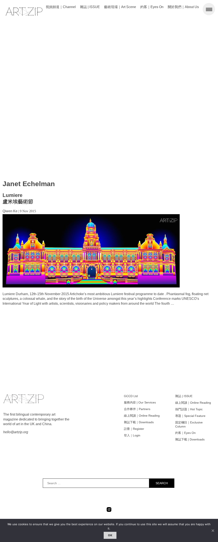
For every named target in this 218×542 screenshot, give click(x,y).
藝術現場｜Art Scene (120, 7)
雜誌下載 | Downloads (190, 439)
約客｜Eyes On (152, 7)
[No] (213, 530)
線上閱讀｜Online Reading (142, 415)
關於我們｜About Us (183, 7)
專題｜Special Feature (190, 415)
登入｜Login (132, 435)
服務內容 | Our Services (140, 402)
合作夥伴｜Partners (137, 409)
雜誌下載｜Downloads (139, 422)
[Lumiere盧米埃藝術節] (91, 286)
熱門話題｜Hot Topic (189, 409)
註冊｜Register (134, 428)
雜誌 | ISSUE (90, 7)
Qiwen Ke (10, 211)
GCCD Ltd (131, 396)
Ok (110, 535)
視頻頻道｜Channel (61, 7)
